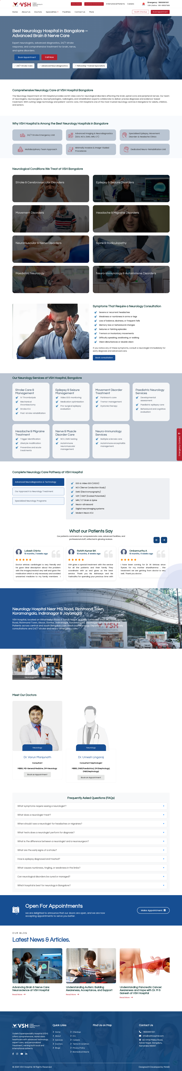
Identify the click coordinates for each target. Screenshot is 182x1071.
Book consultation (104, 357)
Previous (155, 537)
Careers (130, 4)
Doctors (38, 12)
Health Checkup (140, 12)
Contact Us (80, 12)
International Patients (115, 4)
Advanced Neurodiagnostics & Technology (35, 482)
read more (17, 994)
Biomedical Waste (81, 1052)
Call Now (49, 57)
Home (15, 12)
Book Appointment (160, 12)
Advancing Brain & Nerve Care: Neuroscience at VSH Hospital (31, 989)
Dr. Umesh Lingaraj (91, 757)
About (58, 1036)
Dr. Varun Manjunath (37, 757)
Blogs (57, 1048)
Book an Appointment (37, 775)
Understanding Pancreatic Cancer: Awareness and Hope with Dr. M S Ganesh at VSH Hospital (141, 990)
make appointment (151, 910)
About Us (26, 12)
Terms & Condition (81, 1044)
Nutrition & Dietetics (94, 4)
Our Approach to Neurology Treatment (34, 491)
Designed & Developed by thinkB (154, 1067)
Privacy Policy (79, 1048)
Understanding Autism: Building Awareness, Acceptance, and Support (89, 989)
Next (162, 537)
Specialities (51, 12)
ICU (74, 1036)
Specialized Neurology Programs (30, 500)
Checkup (77, 1032)
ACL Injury (76, 4)
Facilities (67, 12)
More (91, 12)
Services (59, 1040)
